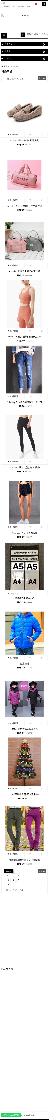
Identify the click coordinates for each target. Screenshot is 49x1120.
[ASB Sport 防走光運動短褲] (24, 503)
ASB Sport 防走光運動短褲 (24, 533)
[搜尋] (44, 4)
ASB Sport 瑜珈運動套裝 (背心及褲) (25, 336)
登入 (14, 6)
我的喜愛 (6, 6)
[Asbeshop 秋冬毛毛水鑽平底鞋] (24, 110)
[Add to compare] (41, 135)
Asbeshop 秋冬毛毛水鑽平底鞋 (24, 140)
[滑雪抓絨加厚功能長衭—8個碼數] (24, 830)
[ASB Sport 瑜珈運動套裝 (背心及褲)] (24, 306)
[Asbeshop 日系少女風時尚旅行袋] (24, 241)
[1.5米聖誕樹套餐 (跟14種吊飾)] (24, 764)
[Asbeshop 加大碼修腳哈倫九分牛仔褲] (24, 372)
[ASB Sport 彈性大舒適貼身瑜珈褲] (24, 437)
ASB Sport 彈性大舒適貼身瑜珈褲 (24, 467)
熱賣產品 (9, 44)
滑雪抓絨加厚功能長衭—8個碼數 (24, 860)
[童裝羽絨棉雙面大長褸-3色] (24, 699)
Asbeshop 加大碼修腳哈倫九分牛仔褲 (24, 402)
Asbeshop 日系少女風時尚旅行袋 (24, 271)
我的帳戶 (21, 6)
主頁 (5, 66)
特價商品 (9, 59)
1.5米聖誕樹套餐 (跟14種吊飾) (24, 794)
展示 (9, 79)
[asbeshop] (24, 20)
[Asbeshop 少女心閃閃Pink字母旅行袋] (24, 176)
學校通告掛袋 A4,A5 (24, 598)
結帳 (28, 6)
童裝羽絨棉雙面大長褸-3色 (25, 729)
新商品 (8, 51)
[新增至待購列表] (30, 135)
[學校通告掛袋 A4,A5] (24, 568)
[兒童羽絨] (24, 633)
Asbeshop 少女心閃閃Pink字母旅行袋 (24, 206)
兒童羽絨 (24, 663)
